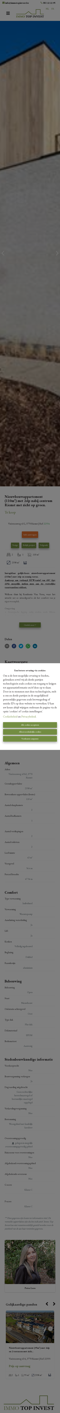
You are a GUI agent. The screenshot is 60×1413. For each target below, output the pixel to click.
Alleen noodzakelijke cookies (30, 731)
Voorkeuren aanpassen (29, 738)
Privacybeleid (28, 716)
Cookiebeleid (10, 716)
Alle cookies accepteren (30, 725)
